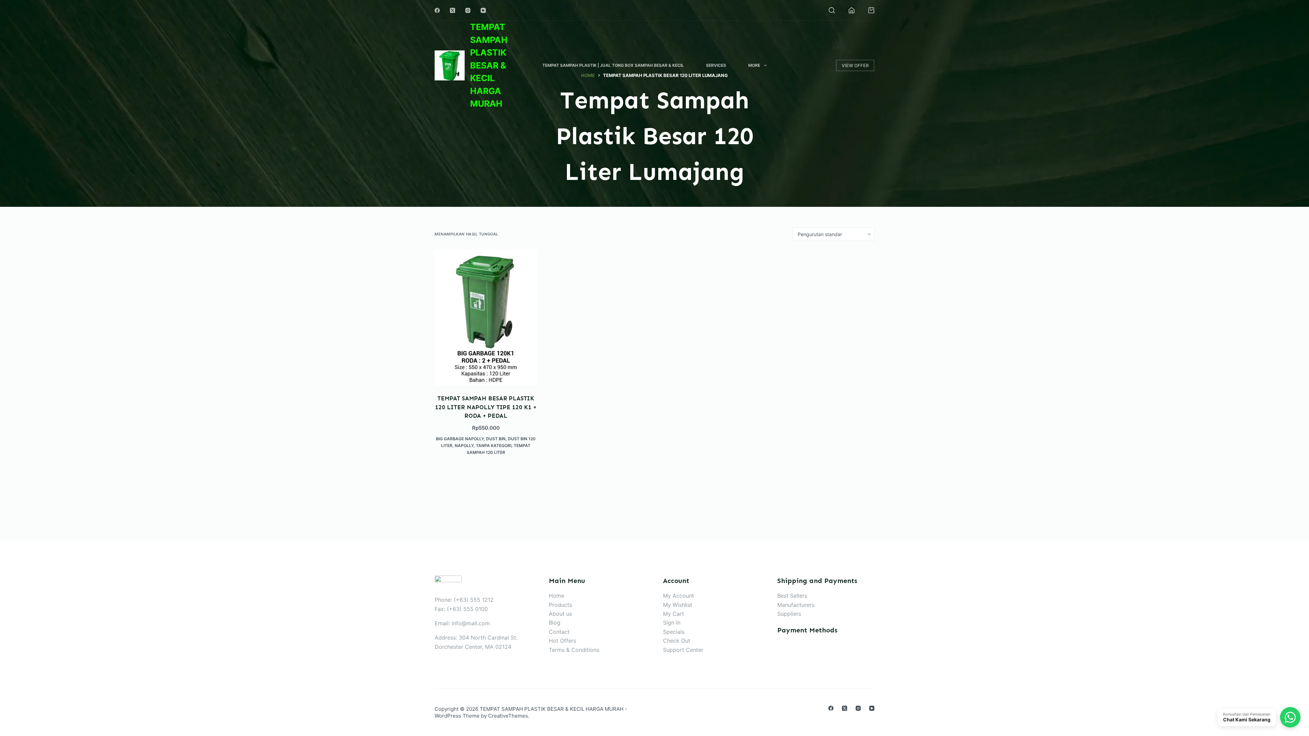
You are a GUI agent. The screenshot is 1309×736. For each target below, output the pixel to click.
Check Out (676, 640)
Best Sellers (792, 595)
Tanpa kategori (493, 445)
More (754, 65)
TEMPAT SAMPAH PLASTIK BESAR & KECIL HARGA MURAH (489, 65)
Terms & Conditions (574, 649)
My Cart (673, 613)
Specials (673, 631)
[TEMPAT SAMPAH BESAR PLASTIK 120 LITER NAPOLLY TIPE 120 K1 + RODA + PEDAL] (486, 317)
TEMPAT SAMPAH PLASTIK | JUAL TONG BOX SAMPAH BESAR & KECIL (613, 65)
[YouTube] (483, 10)
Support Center (683, 649)
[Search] (832, 10)
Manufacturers (795, 604)
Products (560, 604)
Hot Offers (562, 640)
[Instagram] (467, 10)
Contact (559, 631)
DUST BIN (496, 438)
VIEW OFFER (855, 65)
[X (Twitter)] (452, 10)
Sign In (671, 622)
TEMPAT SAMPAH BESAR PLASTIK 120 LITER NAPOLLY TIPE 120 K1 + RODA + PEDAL (486, 407)
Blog (554, 622)
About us (560, 613)
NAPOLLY (464, 445)
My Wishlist (677, 604)
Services (716, 65)
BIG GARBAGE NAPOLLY (460, 438)
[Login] (851, 10)
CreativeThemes (508, 715)
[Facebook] (437, 10)
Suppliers (789, 613)
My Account (678, 595)
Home (556, 595)
